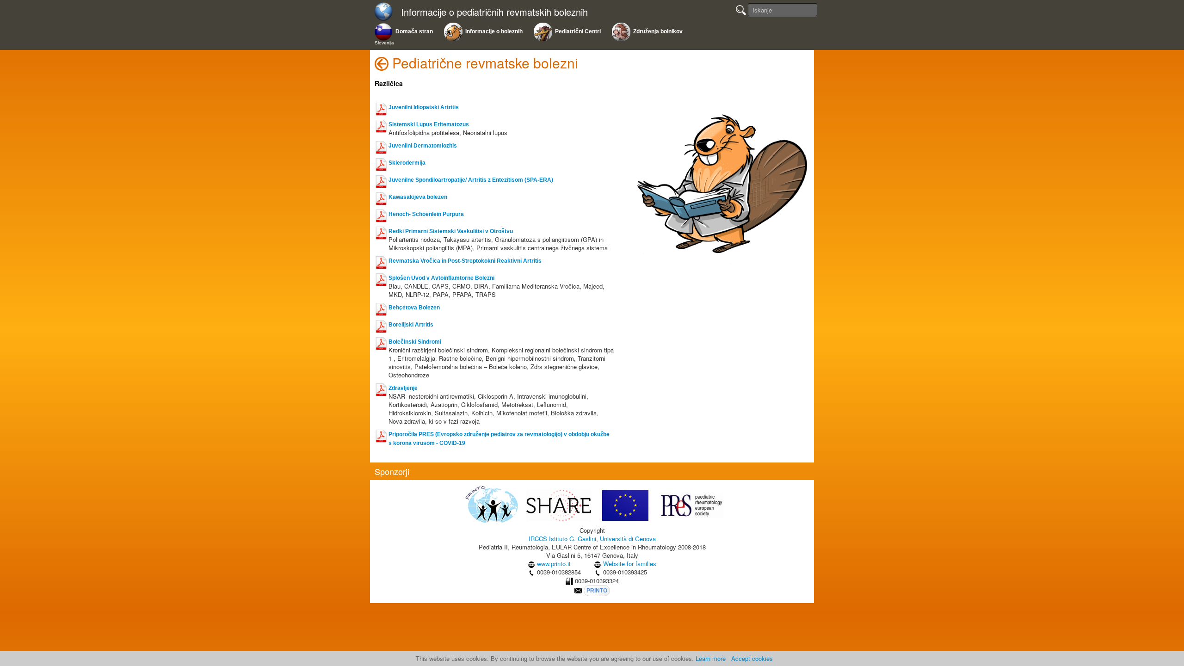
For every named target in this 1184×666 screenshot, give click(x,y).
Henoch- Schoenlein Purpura (426, 214)
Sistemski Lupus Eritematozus (428, 124)
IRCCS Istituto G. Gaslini (562, 538)
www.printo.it (554, 563)
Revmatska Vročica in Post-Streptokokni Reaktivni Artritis (465, 261)
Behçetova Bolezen (414, 307)
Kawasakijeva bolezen (417, 197)
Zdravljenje (403, 388)
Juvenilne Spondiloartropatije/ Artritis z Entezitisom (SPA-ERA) (470, 180)
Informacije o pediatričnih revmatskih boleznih (494, 12)
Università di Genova (628, 538)
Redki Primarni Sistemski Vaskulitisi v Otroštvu (450, 231)
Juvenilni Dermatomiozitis (422, 145)
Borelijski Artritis (410, 324)
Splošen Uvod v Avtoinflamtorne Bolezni (441, 278)
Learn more (711, 658)
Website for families (629, 563)
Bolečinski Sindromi (414, 342)
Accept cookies (752, 658)
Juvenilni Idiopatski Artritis (423, 107)
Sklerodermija (407, 163)
